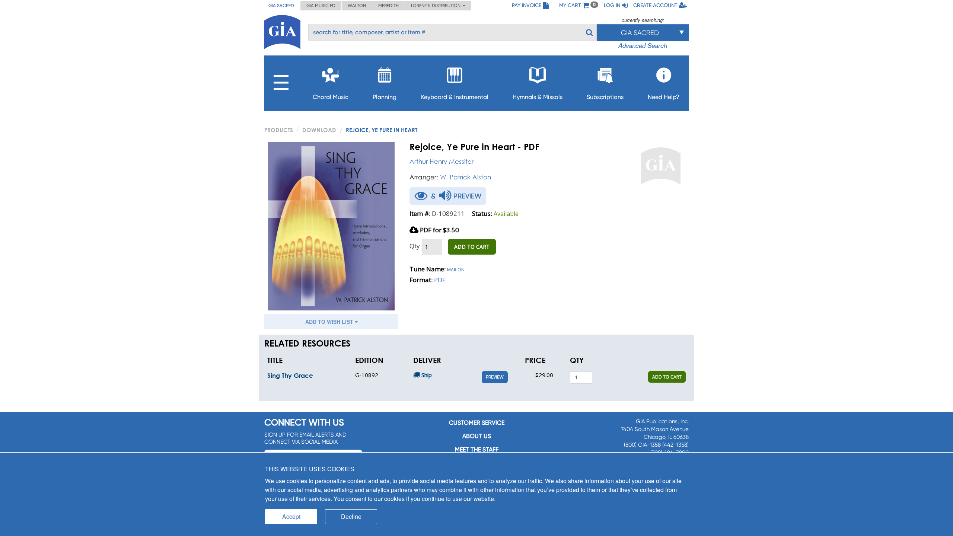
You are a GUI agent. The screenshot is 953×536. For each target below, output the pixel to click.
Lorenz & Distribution (437, 5)
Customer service (476, 422)
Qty (414, 246)
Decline (351, 516)
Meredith (388, 5)
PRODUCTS (278, 130)
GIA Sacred (281, 5)
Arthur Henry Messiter (441, 161)
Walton (357, 5)
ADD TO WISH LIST (330, 321)
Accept (291, 516)
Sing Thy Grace (290, 375)
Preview (495, 377)
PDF (440, 279)
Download (319, 130)
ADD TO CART (472, 246)
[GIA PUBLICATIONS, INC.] (282, 30)
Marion (456, 269)
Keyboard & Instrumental (454, 96)
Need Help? (663, 96)
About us (476, 436)
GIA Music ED (320, 5)
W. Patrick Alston (465, 177)
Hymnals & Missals (537, 96)
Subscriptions (605, 96)
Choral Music (330, 96)
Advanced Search (642, 45)
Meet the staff (476, 449)
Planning (384, 96)
